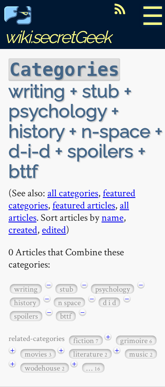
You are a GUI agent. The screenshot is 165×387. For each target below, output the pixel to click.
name (113, 217)
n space (69, 302)
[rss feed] (119, 9)
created (22, 229)
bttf (66, 316)
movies (38, 354)
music (141, 354)
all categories (72, 192)
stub (66, 289)
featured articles (83, 204)
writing (26, 289)
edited (54, 229)
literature (90, 354)
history (25, 302)
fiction (86, 340)
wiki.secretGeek (57, 37)
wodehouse (45, 368)
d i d (109, 302)
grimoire (136, 340)
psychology (112, 289)
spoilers (26, 316)
